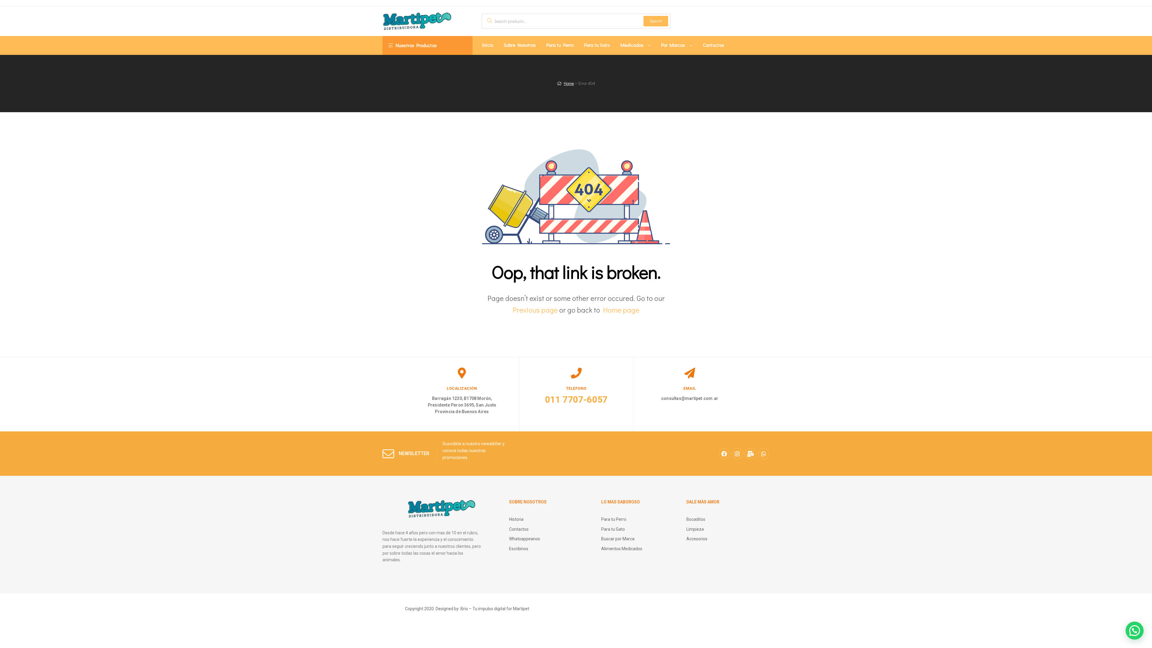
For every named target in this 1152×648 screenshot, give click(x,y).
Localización (462, 388)
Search (656, 21)
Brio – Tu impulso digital (483, 608)
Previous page (535, 309)
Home (569, 83)
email (689, 388)
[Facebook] (724, 453)
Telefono (576, 388)
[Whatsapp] (764, 453)
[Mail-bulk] (750, 453)
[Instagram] (737, 453)
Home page (621, 309)
